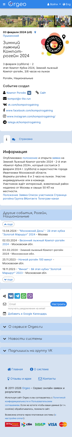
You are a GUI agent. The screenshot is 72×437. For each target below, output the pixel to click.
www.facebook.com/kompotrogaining (29, 110)
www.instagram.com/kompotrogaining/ (31, 116)
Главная (17, 369)
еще (10, 224)
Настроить (58, 304)
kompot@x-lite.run (19, 98)
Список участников (40, 194)
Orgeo (26, 388)
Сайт (43, 92)
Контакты (49, 378)
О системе (41, 369)
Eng (68, 4)
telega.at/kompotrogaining (24, 122)
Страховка (25, 138)
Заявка (23, 194)
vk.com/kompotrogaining (23, 104)
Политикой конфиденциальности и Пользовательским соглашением (35, 401)
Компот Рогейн (16, 92)
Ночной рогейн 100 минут (35, 259)
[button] (54, 4)
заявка (56, 157)
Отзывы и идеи (20, 378)
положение (30, 157)
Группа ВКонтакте (25, 198)
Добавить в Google (27, 313)
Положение (10, 194)
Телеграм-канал (48, 198)
